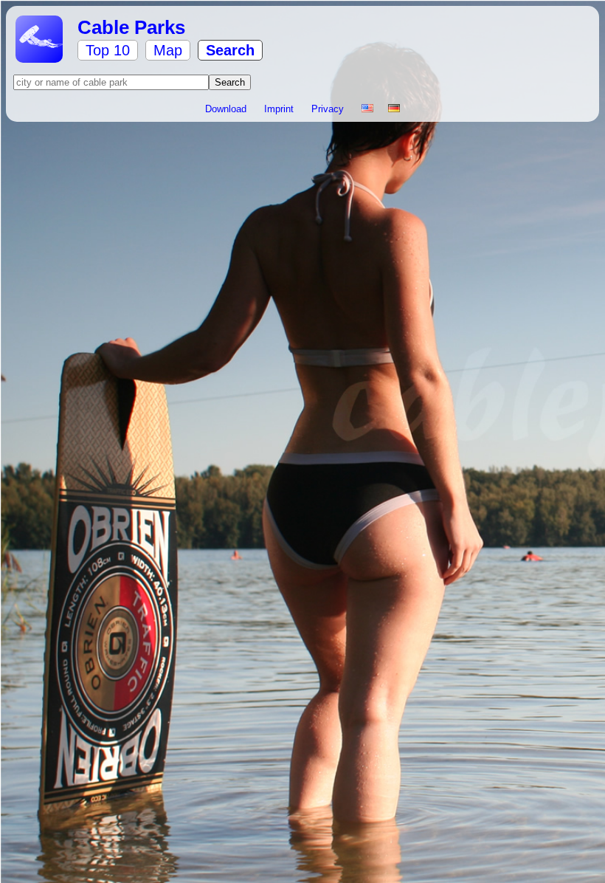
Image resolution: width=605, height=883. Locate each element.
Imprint (280, 108)
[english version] (367, 108)
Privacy (329, 108)
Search (230, 50)
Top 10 (108, 50)
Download (227, 108)
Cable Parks (131, 27)
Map (167, 50)
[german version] (394, 108)
